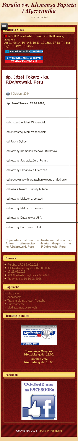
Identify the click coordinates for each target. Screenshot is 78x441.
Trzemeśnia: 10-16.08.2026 (24, 278)
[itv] (39, 335)
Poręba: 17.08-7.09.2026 (22, 264)
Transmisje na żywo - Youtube (26, 300)
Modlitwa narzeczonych (22, 307)
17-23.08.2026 (16, 271)
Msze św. (13, 293)
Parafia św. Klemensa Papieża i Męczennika (39, 7)
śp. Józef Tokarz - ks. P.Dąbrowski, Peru (27, 79)
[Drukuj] (8, 93)
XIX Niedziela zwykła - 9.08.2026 (28, 275)
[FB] (39, 400)
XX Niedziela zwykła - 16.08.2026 (28, 268)
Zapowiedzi (14, 297)
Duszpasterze (16, 304)
